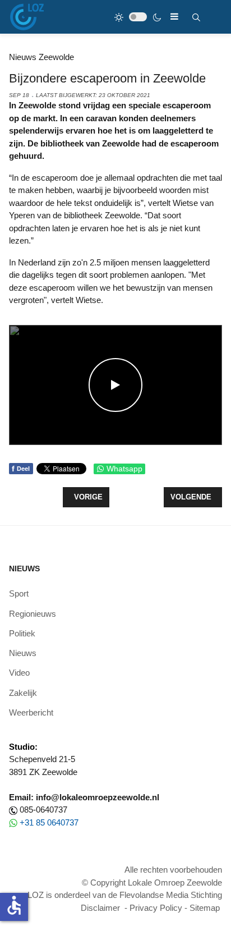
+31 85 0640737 (49, 822)
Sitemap (205, 908)
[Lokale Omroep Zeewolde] (27, 17)
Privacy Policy (156, 908)
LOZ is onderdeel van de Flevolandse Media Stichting (124, 895)
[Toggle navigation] (174, 16)
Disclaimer (100, 908)
